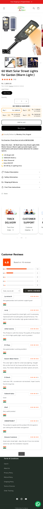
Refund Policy (8, 477)
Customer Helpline (28, 228)
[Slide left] (2, 63)
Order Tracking (8, 491)
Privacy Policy (8, 473)
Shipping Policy (9, 482)
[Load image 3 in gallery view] (33, 62)
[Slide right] (41, 63)
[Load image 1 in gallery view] (10, 62)
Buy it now (21, 128)
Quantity (4, 97)
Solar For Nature (23, 508)
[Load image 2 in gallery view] (21, 62)
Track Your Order (10, 228)
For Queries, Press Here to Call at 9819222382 (18, 140)
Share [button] (6, 193)
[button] (4, 8)
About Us (7, 468)
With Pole (7, 93)
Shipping (11, 86)
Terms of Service (9, 486)
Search (6, 464)
